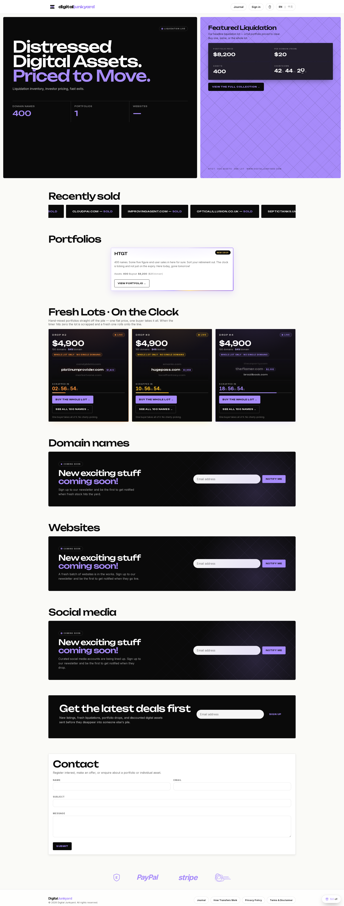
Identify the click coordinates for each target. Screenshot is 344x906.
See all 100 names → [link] (72, 409)
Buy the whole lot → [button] (73, 399)
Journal (238, 6)
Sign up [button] (275, 714)
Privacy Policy (253, 900)
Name (57, 780)
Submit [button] (62, 846)
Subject (59, 796)
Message (59, 813)
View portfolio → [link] (132, 283)
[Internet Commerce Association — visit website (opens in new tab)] (222, 877)
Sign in (256, 6)
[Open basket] (270, 6)
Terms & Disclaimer (281, 900)
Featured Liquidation (242, 27)
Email (177, 780)
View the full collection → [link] (236, 86)
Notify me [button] (274, 479)
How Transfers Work (225, 900)
